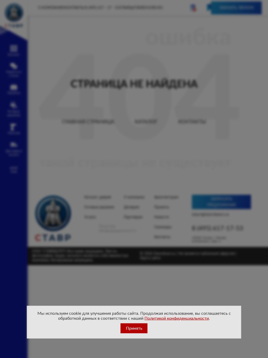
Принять (134, 328)
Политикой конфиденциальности (176, 318)
